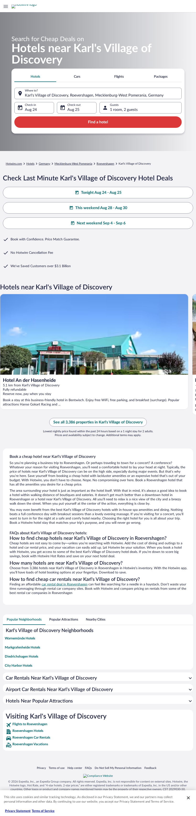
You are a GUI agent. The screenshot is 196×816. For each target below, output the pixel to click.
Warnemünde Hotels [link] (20, 638)
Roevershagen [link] (105, 163)
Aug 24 (31, 110)
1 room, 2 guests (124, 110)
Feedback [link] (150, 767)
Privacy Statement (18, 811)
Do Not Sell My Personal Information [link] (118, 767)
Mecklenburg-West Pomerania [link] (73, 163)
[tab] (35, 76)
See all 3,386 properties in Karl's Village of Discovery (98, 422)
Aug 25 (73, 110)
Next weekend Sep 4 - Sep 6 (101, 223)
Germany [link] (44, 163)
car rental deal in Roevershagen (64, 584)
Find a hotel (98, 122)
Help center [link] (74, 767)
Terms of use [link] (57, 767)
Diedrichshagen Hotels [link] (21, 656)
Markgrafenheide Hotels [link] (22, 647)
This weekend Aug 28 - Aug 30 (101, 208)
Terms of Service (43, 811)
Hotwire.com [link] (14, 163)
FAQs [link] (88, 767)
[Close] (188, 798)
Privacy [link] (41, 767)
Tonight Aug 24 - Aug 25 (101, 193)
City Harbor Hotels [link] (18, 665)
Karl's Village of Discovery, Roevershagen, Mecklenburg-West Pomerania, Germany (94, 95)
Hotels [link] (30, 163)
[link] (98, 725)
